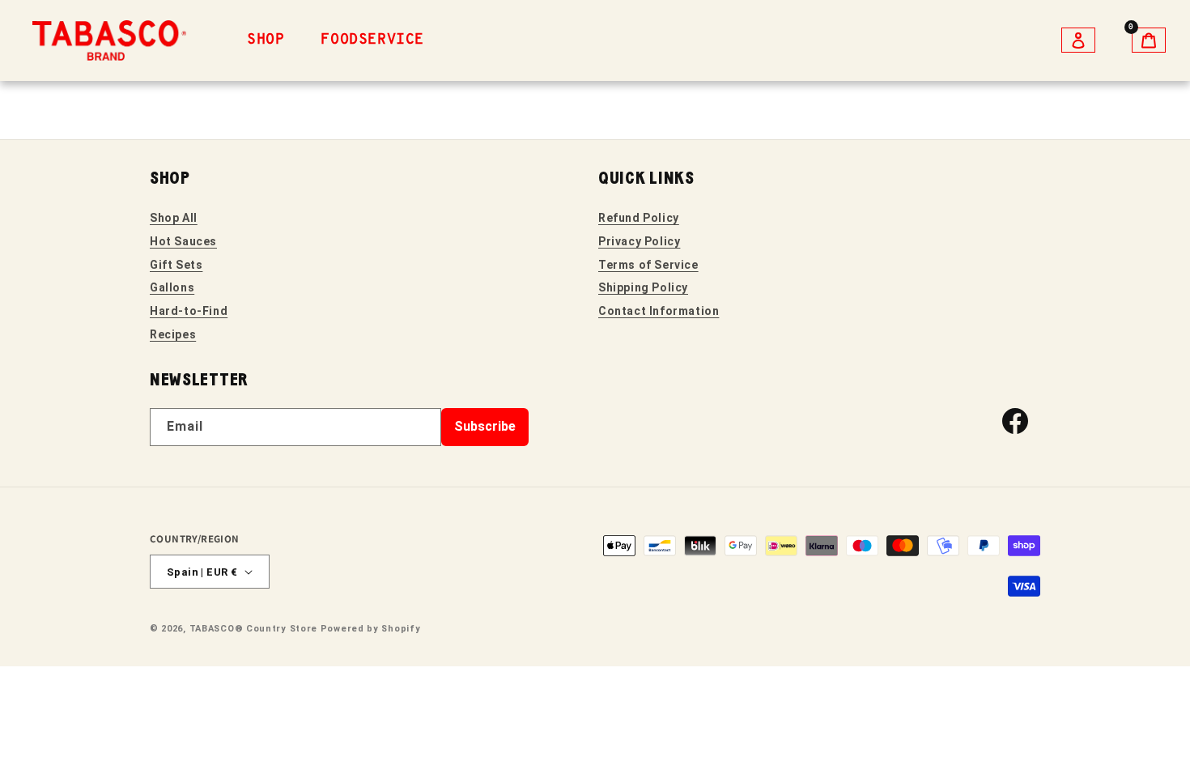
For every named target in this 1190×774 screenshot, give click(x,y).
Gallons (172, 287)
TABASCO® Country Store (253, 628)
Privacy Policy (639, 241)
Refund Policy (638, 217)
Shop (265, 40)
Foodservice (372, 40)
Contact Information (658, 310)
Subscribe (485, 426)
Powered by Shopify (371, 628)
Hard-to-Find (188, 310)
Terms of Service (648, 264)
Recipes (173, 334)
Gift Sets (176, 264)
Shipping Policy (643, 287)
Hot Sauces (183, 241)
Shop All (174, 217)
